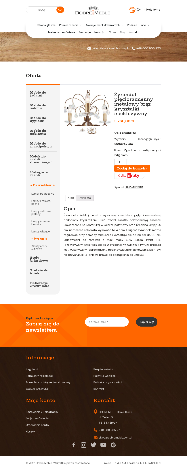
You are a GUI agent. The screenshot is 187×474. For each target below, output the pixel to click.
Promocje (85, 32)
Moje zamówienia (37, 418)
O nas (112, 32)
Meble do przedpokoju (41, 145)
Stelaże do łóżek (39, 271)
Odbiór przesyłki (37, 389)
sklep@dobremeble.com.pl (110, 48)
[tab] (71, 198)
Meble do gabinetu (38, 132)
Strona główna (46, 25)
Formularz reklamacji (39, 376)
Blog (122, 32)
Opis (71, 198)
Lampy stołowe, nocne (41, 202)
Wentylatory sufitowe (39, 247)
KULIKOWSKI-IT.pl (150, 463)
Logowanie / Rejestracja (42, 412)
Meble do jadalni (38, 94)
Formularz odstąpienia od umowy (48, 382)
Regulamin (32, 369)
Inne (143, 25)
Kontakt (134, 32)
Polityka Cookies (105, 376)
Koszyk (30, 431)
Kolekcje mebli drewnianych (103, 25)
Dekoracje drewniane (39, 284)
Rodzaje (132, 25)
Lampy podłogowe (42, 193)
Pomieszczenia (68, 25)
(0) (139, 9)
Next (106, 108)
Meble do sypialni (38, 119)
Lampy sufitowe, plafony (41, 213)
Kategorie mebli (39, 173)
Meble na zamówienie (61, 32)
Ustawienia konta (37, 425)
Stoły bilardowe (39, 259)
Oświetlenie (44, 185)
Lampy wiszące (40, 231)
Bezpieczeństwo (104, 369)
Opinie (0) (85, 198)
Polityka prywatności (108, 382)
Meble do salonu (38, 106)
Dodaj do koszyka (132, 168)
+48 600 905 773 (148, 48)
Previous (67, 108)
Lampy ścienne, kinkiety (40, 223)
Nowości (99, 32)
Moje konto (152, 9)
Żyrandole (40, 238)
